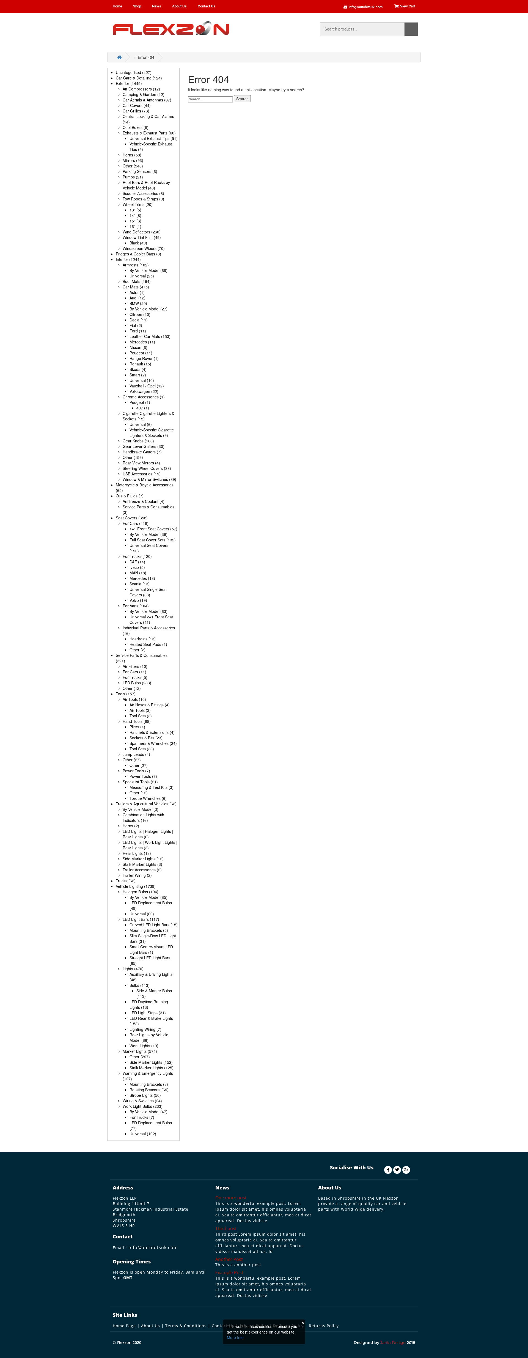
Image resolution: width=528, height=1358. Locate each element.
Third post (226, 1228)
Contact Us (206, 6)
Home (117, 6)
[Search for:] (210, 99)
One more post (231, 1198)
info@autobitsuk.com (153, 1247)
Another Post (229, 1259)
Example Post (229, 1272)
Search (411, 29)
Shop (137, 6)
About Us (179, 6)
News (156, 6)
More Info (235, 1337)
